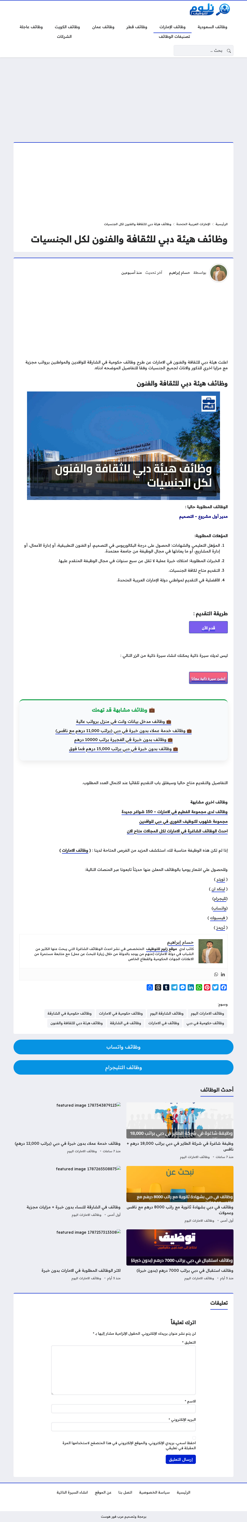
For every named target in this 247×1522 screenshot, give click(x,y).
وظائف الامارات (75, 850)
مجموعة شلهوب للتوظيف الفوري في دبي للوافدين (183, 821)
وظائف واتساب (123, 1047)
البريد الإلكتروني (182, 1419)
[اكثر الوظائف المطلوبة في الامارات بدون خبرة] (67, 1255)
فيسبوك (218, 917)
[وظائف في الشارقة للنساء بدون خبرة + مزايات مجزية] (67, 1195)
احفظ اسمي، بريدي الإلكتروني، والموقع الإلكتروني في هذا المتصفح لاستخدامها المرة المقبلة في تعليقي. (129, 1445)
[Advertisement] (123, 97)
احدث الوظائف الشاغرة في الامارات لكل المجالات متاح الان (177, 830)
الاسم (190, 1401)
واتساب (219, 908)
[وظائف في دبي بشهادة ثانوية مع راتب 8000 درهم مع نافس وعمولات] (179, 1195)
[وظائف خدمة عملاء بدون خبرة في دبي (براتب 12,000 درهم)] (67, 1131)
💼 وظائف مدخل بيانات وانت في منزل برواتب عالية (123, 721)
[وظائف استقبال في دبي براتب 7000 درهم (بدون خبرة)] (179, 1255)
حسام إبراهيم (179, 272)
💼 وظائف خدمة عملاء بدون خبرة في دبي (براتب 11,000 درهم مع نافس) (123, 730)
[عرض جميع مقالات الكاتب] (219, 273)
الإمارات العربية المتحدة (193, 224)
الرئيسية (221, 224)
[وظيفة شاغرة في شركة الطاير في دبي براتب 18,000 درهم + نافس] (179, 1131)
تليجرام (220, 898)
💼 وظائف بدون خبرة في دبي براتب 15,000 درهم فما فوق (123, 748)
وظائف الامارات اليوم (195, 1157)
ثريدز (220, 927)
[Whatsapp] (216, 974)
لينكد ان (218, 888)
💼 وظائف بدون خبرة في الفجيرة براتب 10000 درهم (123, 739)
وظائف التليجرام (123, 1067)
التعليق (189, 1342)
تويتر (221, 879)
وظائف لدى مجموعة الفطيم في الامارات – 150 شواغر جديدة (175, 811)
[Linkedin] (223, 974)
